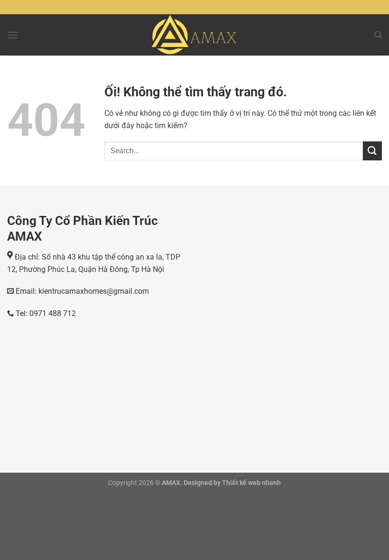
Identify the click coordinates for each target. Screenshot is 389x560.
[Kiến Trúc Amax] (195, 35)
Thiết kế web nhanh (251, 483)
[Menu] (13, 35)
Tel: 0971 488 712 (45, 313)
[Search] (378, 35)
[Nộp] (372, 150)
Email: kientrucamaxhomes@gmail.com (81, 291)
